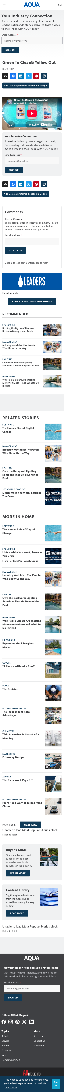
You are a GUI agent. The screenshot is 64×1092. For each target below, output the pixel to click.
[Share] (13, 76)
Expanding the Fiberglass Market (18, 645)
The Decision (10, 689)
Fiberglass (8, 640)
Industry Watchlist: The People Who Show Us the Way (18, 347)
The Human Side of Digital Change (18, 429)
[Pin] (36, 76)
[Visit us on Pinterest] (17, 1021)
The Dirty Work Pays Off (17, 780)
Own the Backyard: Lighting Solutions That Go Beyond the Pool (20, 364)
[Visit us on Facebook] (3, 1021)
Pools (5, 685)
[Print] (5, 76)
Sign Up (10, 49)
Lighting (7, 359)
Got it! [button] (56, 1084)
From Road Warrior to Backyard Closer (22, 804)
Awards (6, 776)
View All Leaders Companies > (32, 301)
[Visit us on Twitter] (24, 1021)
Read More (17, 913)
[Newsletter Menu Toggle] (60, 5)
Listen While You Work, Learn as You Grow (21, 494)
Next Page (30, 824)
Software (8, 424)
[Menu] (4, 5)
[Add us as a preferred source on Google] (44, 76)
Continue (15, 250)
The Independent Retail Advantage (16, 713)
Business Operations (14, 708)
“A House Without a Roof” (18, 666)
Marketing (8, 376)
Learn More (18, 873)
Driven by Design (13, 757)
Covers (6, 662)
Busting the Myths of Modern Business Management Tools (18, 330)
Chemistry (8, 731)
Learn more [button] (11, 1087)
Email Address (9, 35)
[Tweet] (29, 76)
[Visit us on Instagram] (10, 1021)
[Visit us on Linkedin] (31, 1021)
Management (9, 342)
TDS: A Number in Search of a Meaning (20, 736)
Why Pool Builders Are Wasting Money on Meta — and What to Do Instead (20, 382)
